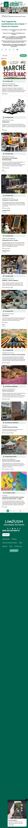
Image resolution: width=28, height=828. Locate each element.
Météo (20, 542)
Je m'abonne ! (6, 534)
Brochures (14, 539)
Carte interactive (6, 539)
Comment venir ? (14, 550)
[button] (21, 4)
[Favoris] (25, 4)
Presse (10, 546)
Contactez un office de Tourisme (9, 542)
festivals (8, 36)
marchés (17, 36)
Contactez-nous (18, 546)
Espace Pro (4, 546)
